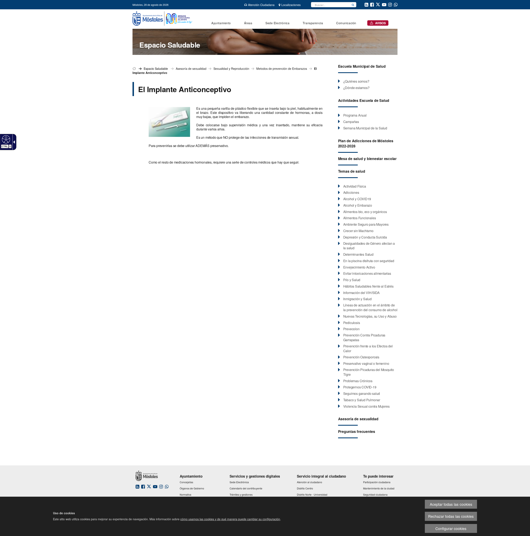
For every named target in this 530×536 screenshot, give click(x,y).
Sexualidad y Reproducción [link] (231, 68)
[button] (353, 4)
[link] (5, 139)
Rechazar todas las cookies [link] (451, 516)
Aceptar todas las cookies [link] (451, 504)
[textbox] (330, 4)
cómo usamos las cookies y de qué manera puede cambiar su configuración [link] (230, 519)
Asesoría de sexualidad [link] (191, 68)
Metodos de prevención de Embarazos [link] (281, 68)
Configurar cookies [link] (450, 528)
